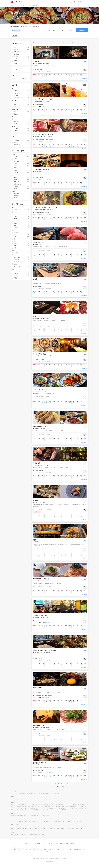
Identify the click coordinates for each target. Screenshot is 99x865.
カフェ (59, 809)
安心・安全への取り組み (59, 843)
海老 (25, 815)
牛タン (22, 808)
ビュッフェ (58, 848)
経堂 (53, 793)
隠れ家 (55, 828)
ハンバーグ (31, 809)
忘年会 (17, 828)
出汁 (15, 806)
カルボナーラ (41, 809)
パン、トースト (37, 806)
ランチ (16, 799)
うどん (85, 808)
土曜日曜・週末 (26, 828)
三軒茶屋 (42, 793)
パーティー (69, 828)
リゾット (13, 809)
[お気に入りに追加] (85, 62)
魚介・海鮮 (57, 849)
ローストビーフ (54, 809)
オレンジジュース (58, 821)
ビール (52, 821)
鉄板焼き (75, 848)
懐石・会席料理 (72, 806)
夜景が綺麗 (18, 848)
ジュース (48, 821)
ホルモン (52, 806)
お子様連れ (16, 834)
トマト (31, 815)
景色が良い (63, 828)
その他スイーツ (64, 804)
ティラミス (17, 809)
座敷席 (42, 834)
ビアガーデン (82, 849)
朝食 (24, 799)
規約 (50, 843)
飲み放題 (32, 828)
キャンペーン (82, 827)
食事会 (58, 828)
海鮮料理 (66, 806)
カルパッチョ (58, 806)
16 (84, 228)
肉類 (15, 815)
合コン (31, 827)
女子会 (35, 827)
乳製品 (21, 815)
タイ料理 (14, 849)
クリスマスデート (75, 827)
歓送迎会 (18, 827)
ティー (20, 799)
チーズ (28, 815)
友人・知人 (13, 827)
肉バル (34, 849)
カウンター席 (26, 834)
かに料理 (51, 808)
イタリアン (32, 804)
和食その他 (74, 804)
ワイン (12, 821)
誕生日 (39, 827)
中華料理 (60, 808)
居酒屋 (22, 804)
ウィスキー (73, 821)
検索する (82, 30)
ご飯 (22, 809)
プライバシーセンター (41, 843)
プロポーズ (23, 827)
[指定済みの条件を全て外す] (49, 30)
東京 (12, 793)
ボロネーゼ (47, 809)
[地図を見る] (85, 70)
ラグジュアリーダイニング (43, 828)
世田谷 (46, 793)
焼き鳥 (26, 808)
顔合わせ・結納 (44, 827)
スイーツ (18, 804)
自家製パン (81, 808)
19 (84, 264)
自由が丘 (33, 793)
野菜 (18, 815)
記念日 (65, 827)
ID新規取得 (80, 2)
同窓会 (28, 827)
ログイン (86, 2)
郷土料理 (79, 804)
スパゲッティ (44, 806)
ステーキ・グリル (82, 848)
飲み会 (55, 827)
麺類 (63, 806)
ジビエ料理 (30, 808)
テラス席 (21, 834)
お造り (12, 806)
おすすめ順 (62, 42)
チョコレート (70, 808)
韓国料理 (64, 809)
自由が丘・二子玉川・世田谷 (20, 793)
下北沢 (50, 793)
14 (84, 302)
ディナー (13, 799)
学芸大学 (28, 793)
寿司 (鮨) (19, 806)
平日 (21, 828)
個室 (36, 828)
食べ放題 (78, 828)
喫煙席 (35, 834)
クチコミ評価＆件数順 (79, 42)
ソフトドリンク (18, 821)
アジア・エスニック (56, 804)
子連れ (73, 828)
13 (84, 448)
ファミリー (60, 827)
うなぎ (19, 849)
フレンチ (49, 804)
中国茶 (68, 821)
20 (84, 374)
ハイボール (79, 821)
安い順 (86, 42)
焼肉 (83, 804)
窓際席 (39, 834)
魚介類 (12, 815)
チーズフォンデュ (64, 849)
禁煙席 (31, 834)
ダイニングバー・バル (15, 808)
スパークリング (31, 821)
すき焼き (69, 848)
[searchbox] (31, 30)
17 (84, 120)
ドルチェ (46, 808)
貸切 (81, 828)
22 (84, 564)
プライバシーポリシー (29, 843)
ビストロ (65, 808)
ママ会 (51, 828)
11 (84, 47)
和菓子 (36, 809)
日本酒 (26, 821)
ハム (46, 815)
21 (84, 412)
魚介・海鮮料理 (39, 804)
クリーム (40, 815)
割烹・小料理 (24, 806)
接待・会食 (51, 827)
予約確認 (72, 2)
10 (84, 84)
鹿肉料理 (55, 808)
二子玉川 (38, 793)
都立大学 (57, 793)
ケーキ (69, 804)
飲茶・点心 (26, 809)
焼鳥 (35, 808)
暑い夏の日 (13, 828)
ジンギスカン (50, 849)
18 (84, 486)
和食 (14, 804)
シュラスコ (43, 849)
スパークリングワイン (40, 821)
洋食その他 (27, 804)
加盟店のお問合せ (69, 843)
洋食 (12, 804)
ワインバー (30, 806)
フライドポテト (40, 808)
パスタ (44, 804)
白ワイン (65, 821)
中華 (49, 806)
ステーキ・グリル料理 (81, 806)
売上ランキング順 (69, 42)
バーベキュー (47, 851)
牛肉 (35, 815)
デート (68, 827)
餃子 (77, 808)
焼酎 (23, 821)
